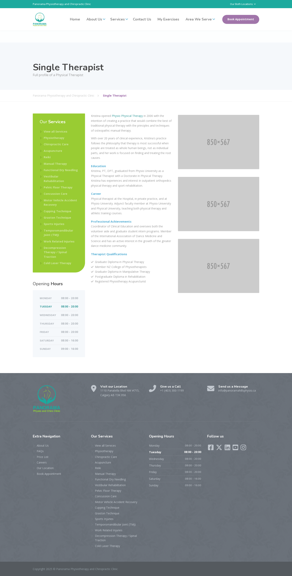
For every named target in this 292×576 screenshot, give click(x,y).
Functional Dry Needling (61, 170)
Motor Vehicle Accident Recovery (60, 202)
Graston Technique (57, 217)
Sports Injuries (54, 224)
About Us (94, 19)
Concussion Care (55, 194)
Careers (42, 462)
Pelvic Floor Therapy (58, 187)
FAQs (40, 451)
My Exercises (168, 19)
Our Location (45, 468)
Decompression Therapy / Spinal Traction (55, 252)
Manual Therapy (55, 164)
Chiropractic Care (56, 144)
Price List (42, 457)
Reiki (47, 157)
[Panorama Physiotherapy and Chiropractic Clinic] (40, 19)
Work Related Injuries (59, 241)
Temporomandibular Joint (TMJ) (58, 233)
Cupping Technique (57, 211)
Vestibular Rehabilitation (54, 179)
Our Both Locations (241, 4)
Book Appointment (240, 19)
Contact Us (142, 19)
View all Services (55, 131)
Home (75, 19)
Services (117, 19)
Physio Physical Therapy (127, 116)
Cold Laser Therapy (57, 263)
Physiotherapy (54, 138)
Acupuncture (53, 151)
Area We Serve (199, 19)
